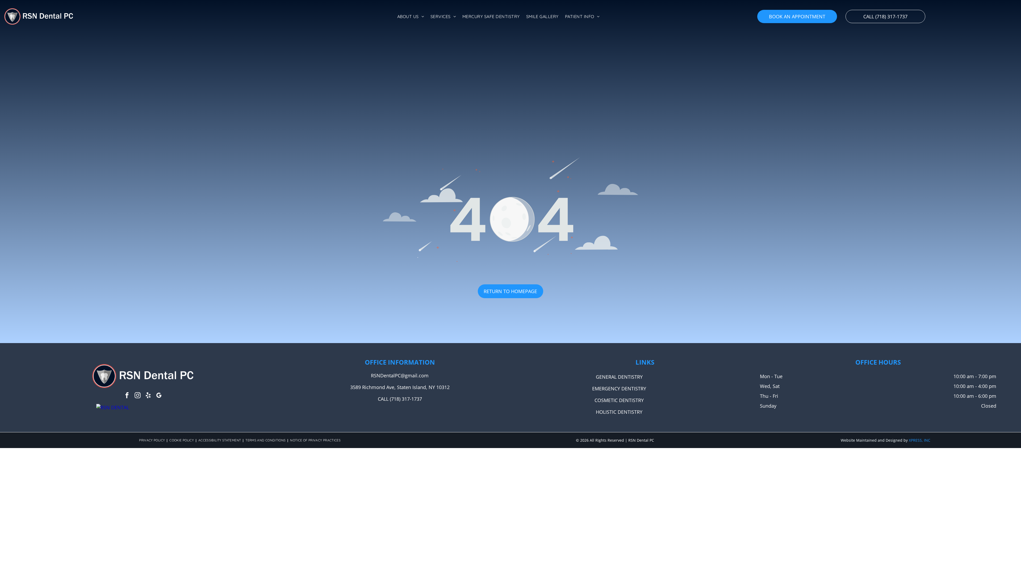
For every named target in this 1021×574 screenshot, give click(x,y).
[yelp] (148, 396)
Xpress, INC (919, 440)
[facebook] (127, 396)
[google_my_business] (159, 396)
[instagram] (137, 396)
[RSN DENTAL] (112, 407)
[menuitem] (410, 16)
